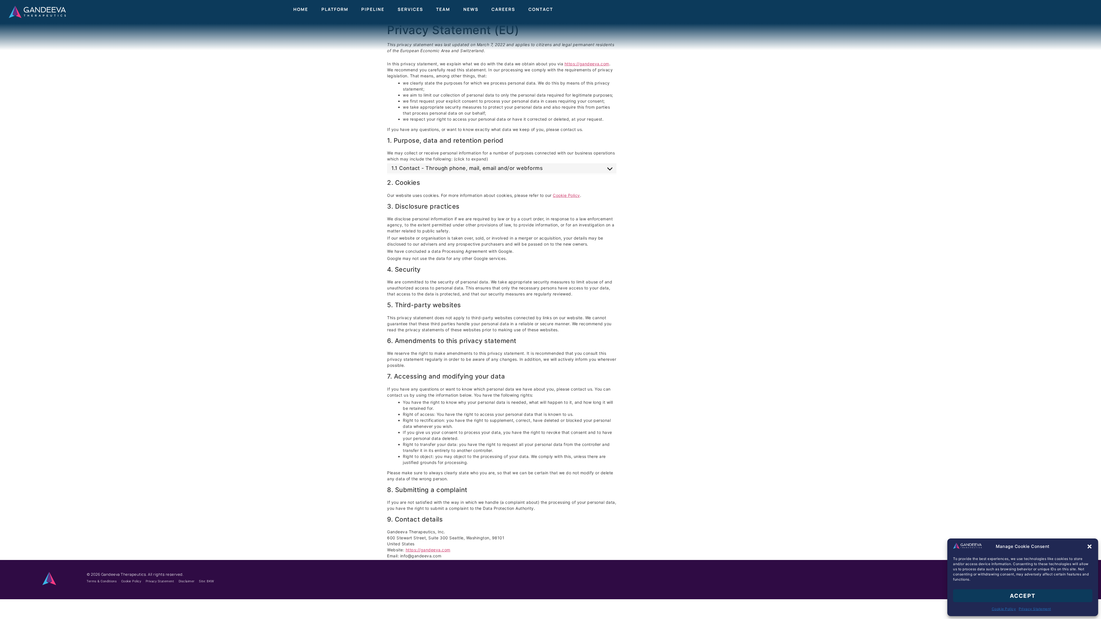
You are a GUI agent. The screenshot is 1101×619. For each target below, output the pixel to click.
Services (410, 9)
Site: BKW (206, 581)
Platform (334, 9)
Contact (540, 9)
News (471, 9)
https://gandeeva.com (587, 63)
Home (300, 9)
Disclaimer (187, 581)
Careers (503, 9)
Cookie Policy (1004, 609)
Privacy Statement (1035, 609)
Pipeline (372, 9)
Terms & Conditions (102, 581)
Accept (1023, 595)
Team (443, 9)
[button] (1089, 546)
